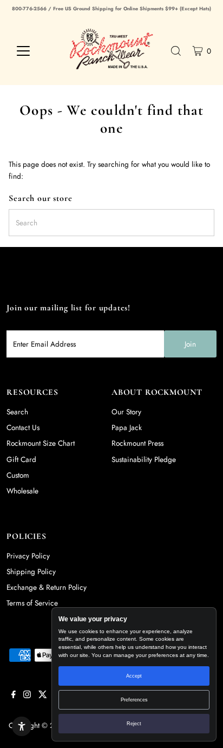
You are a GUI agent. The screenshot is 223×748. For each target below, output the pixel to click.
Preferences (134, 700)
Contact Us (23, 427)
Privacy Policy (28, 555)
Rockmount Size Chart (40, 443)
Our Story (126, 411)
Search (17, 411)
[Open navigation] (33, 50)
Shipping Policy (31, 571)
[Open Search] (175, 51)
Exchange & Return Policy (46, 587)
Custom (17, 475)
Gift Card (21, 459)
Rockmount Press (137, 443)
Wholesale (22, 490)
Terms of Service (32, 602)
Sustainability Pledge (144, 459)
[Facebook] (13, 695)
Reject (134, 723)
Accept (134, 676)
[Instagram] (27, 695)
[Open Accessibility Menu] (21, 726)
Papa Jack (127, 427)
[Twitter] (43, 695)
